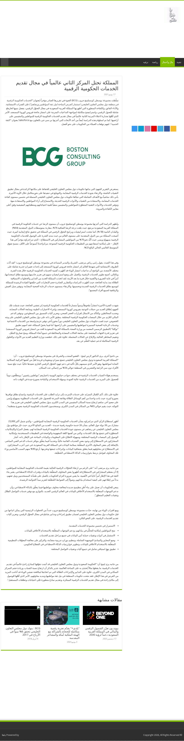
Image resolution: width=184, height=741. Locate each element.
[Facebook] (167, 129)
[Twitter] (160, 129)
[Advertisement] (69, 29)
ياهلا (4, 735)
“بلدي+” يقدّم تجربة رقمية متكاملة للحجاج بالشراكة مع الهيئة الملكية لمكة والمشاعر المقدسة (63, 633)
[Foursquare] (141, 129)
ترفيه (145, 62)
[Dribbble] (147, 129)
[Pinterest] (154, 129)
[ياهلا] (172, 14)
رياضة (155, 62)
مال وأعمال (167, 62)
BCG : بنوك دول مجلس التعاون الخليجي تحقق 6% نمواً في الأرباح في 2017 (23, 631)
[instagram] (134, 129)
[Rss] (173, 129)
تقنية (179, 62)
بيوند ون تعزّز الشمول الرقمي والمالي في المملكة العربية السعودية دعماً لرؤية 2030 (101, 631)
